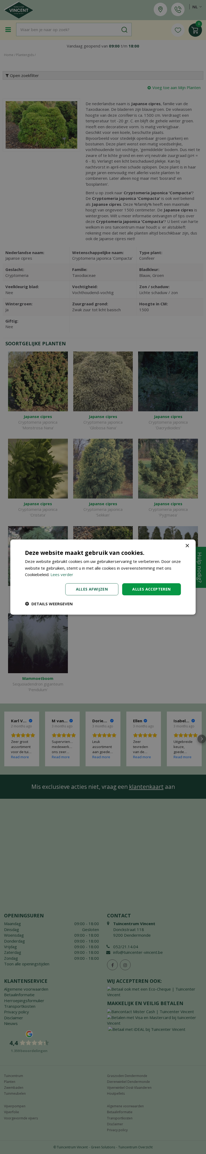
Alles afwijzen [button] (92, 589)
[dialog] (103, 576)
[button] (49, 604)
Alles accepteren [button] (151, 589)
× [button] (187, 546)
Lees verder (61, 574)
